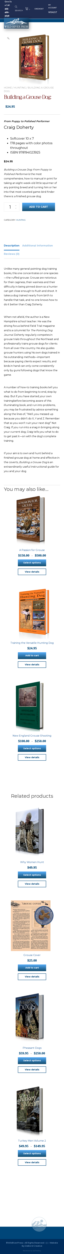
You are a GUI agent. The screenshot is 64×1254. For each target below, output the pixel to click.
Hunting (20, 87)
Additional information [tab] (37, 245)
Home (8, 87)
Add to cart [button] (32, 655)
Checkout (39, 9)
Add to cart (38, 206)
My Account (52, 6)
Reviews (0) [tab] (11, 253)
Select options (32, 562)
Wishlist (52, 12)
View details (32, 571)
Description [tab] (11, 245)
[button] (8, 38)
